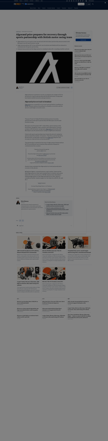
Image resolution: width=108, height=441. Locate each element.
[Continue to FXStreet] (105, 2)
